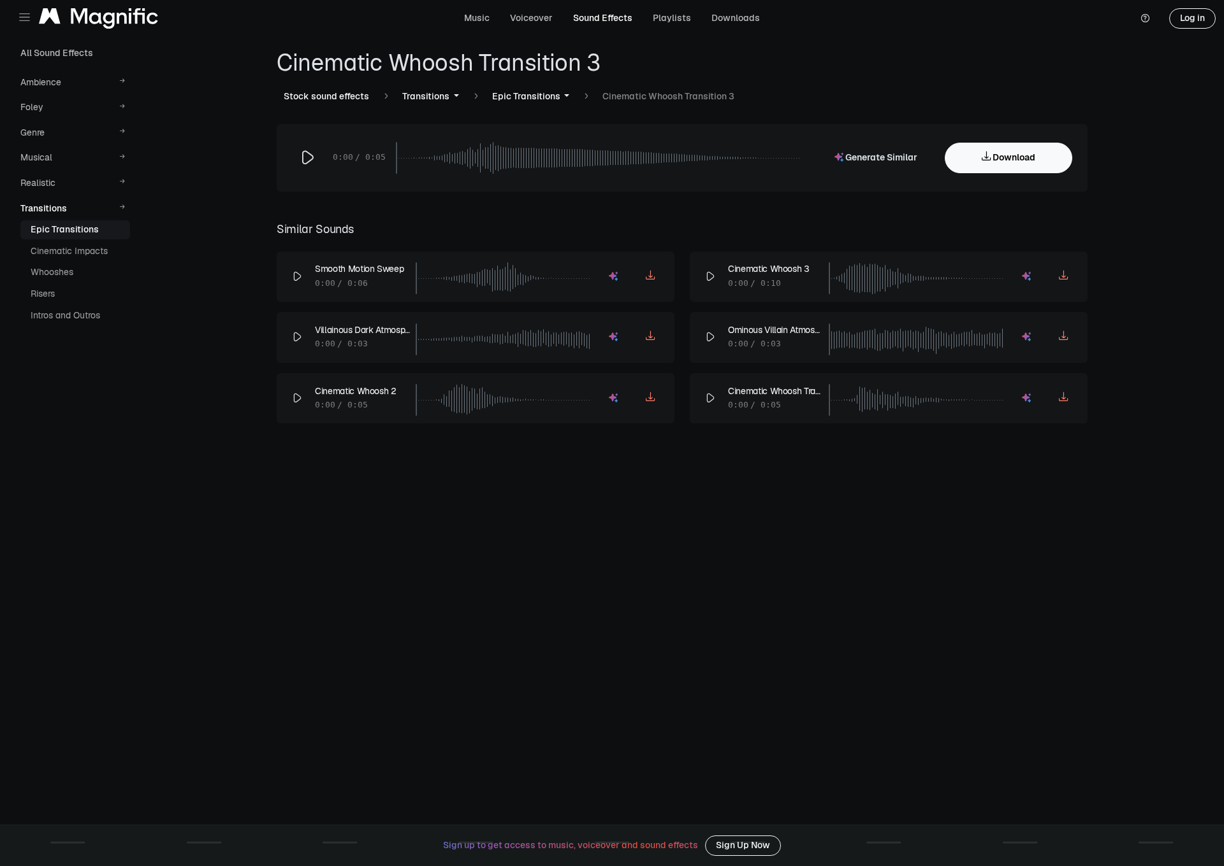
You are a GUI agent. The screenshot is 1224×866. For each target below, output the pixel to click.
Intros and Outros (65, 315)
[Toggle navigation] (24, 17)
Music (477, 18)
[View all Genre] (122, 133)
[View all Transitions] (122, 208)
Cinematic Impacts (69, 251)
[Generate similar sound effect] (614, 277)
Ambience (40, 82)
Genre (32, 132)
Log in (1192, 18)
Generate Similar (880, 157)
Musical (36, 157)
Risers (43, 293)
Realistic (37, 182)
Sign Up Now (743, 845)
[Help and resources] (1145, 18)
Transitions (43, 208)
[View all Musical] (122, 158)
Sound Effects (602, 18)
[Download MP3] (651, 277)
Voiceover (531, 18)
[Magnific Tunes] (98, 18)
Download (1013, 157)
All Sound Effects (56, 53)
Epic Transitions (65, 229)
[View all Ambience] (122, 82)
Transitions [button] (426, 96)
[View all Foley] (122, 108)
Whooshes (52, 272)
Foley (31, 107)
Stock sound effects (326, 96)
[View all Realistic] (122, 183)
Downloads (735, 18)
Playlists (672, 18)
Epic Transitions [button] (527, 96)
